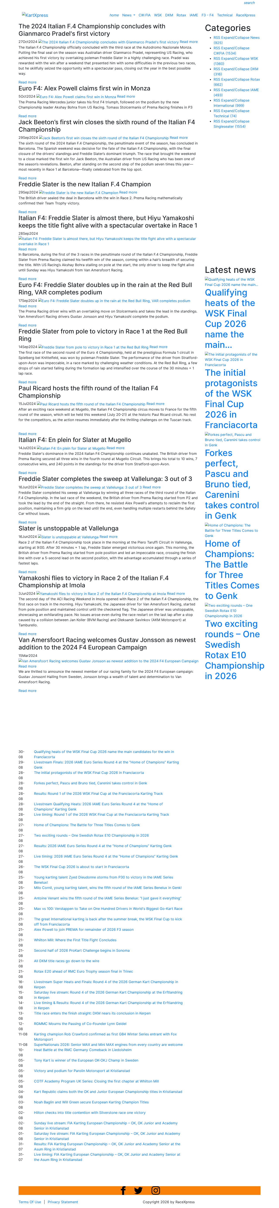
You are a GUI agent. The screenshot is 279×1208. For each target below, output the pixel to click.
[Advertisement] (124, 720)
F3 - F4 (208, 15)
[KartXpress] (35, 14)
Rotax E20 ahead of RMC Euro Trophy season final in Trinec (83, 971)
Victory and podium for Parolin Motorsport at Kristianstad (82, 1071)
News (127, 15)
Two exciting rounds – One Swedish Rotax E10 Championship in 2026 (91, 835)
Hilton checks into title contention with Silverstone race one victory (90, 1112)
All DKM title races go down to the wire (66, 961)
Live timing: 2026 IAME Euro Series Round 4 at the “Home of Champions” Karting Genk (106, 856)
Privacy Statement (63, 1202)
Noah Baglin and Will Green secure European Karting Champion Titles (91, 1102)
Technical (225, 15)
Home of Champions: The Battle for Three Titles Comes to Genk (87, 825)
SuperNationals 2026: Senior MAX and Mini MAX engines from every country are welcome (108, 1044)
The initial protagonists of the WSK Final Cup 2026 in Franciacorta (89, 772)
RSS (217, 37)
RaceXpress (245, 15)
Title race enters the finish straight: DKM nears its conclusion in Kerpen (92, 1013)
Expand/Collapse (235, 37)
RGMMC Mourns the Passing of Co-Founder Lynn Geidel (80, 1023)
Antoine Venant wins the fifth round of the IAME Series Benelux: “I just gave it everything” (107, 898)
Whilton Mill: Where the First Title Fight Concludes (75, 940)
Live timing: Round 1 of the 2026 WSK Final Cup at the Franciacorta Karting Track (101, 814)
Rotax (181, 15)
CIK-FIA (145, 15)
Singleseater (230, 126)
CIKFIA (225, 53)
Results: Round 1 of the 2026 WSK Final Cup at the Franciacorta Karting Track (98, 793)
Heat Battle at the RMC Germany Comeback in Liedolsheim (83, 1050)
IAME (194, 15)
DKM (169, 15)
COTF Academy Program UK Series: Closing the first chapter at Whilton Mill (96, 1081)
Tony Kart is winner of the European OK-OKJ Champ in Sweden (86, 1060)
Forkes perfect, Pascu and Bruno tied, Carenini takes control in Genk (90, 783)
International (229, 105)
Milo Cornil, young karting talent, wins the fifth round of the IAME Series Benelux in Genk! (108, 887)
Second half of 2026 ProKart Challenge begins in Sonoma (82, 950)
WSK (158, 15)
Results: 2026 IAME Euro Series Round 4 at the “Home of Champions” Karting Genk (103, 846)
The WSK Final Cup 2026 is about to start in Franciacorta (81, 867)
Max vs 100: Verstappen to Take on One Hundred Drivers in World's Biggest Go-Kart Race (108, 908)
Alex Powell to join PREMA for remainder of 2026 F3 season (84, 929)
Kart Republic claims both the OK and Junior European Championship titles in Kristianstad (108, 1091)
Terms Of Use (30, 1202)
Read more (27, 82)
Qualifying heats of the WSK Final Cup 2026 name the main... (230, 318)
